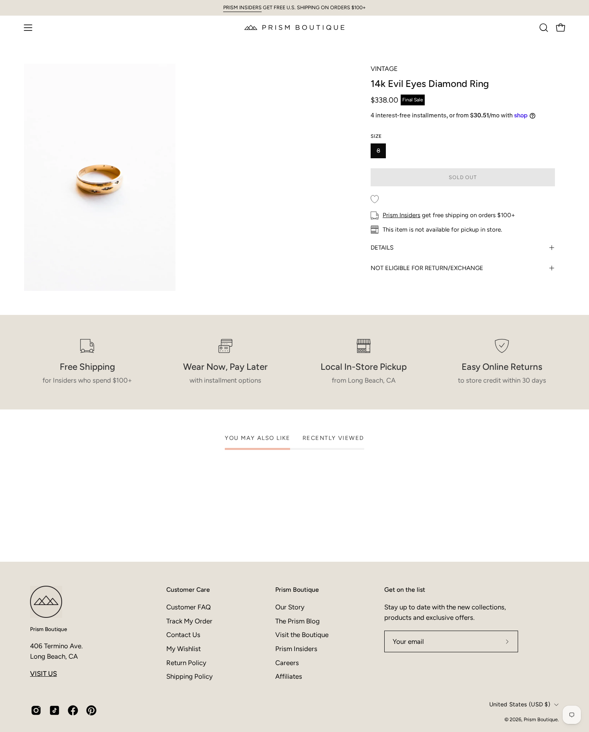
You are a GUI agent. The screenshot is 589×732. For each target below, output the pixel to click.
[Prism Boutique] (294, 27)
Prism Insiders (401, 215)
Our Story (290, 607)
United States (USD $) (519, 704)
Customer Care (188, 589)
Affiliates (288, 676)
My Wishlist (183, 648)
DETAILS (382, 247)
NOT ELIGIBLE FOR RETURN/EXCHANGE (427, 268)
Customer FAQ (188, 607)
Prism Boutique (48, 629)
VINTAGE (384, 69)
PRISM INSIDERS (242, 7)
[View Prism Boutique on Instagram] (36, 710)
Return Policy (186, 662)
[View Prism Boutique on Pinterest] (91, 710)
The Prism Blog (297, 621)
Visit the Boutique (302, 635)
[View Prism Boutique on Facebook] (73, 710)
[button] (543, 27)
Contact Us (183, 635)
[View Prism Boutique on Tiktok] (54, 710)
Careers (287, 662)
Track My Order (189, 621)
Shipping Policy (189, 676)
